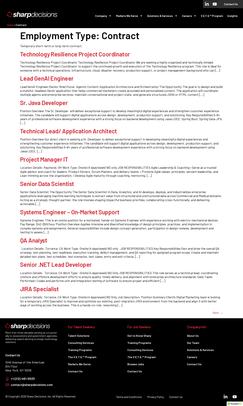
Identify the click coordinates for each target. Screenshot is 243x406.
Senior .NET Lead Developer (56, 264)
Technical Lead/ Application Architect (68, 131)
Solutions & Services (160, 15)
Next (218, 313)
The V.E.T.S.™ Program (82, 357)
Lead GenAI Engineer (47, 78)
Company (101, 15)
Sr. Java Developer (44, 102)
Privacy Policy (155, 397)
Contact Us (75, 371)
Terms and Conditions (129, 397)
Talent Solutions (78, 335)
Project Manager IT (44, 159)
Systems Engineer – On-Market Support (69, 212)
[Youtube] (215, 4)
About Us (193, 335)
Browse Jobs (135, 364)
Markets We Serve (127, 15)
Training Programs (80, 350)
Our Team (193, 342)
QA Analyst (33, 240)
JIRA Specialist (39, 288)
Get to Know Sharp (139, 335)
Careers (187, 15)
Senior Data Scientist (47, 183)
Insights (232, 15)
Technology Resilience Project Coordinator (75, 54)
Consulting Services (81, 342)
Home (10, 25)
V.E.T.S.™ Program (212, 15)
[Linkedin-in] (207, 4)
